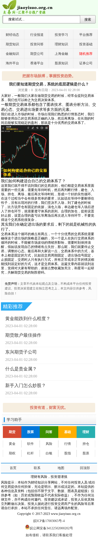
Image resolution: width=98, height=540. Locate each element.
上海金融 (61, 54)
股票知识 (61, 63)
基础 (67, 432)
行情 (67, 444)
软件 (30, 444)
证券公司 (86, 63)
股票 (30, 432)
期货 (12, 432)
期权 (12, 453)
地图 (61, 468)
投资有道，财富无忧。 (49, 407)
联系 (37, 468)
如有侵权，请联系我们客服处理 (49, 535)
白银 (49, 453)
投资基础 (86, 44)
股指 (67, 453)
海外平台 (12, 63)
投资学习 (61, 35)
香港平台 (37, 63)
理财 (86, 432)
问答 (49, 432)
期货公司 (37, 54)
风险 (49, 444)
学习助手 (14, 420)
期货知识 (12, 44)
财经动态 (12, 35)
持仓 (86, 444)
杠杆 (30, 453)
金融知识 (12, 54)
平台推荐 (86, 35)
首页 (13, 468)
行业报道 (37, 35)
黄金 (12, 444)
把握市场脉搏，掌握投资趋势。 (49, 76)
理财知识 (61, 44)
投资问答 (37, 44)
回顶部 (85, 468)
